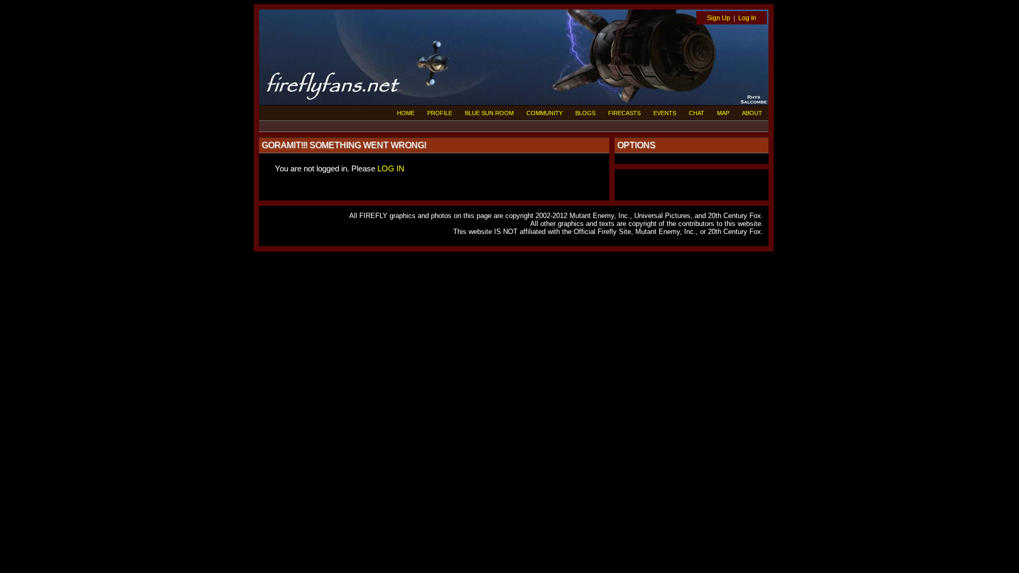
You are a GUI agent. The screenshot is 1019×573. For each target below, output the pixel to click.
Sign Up (718, 18)
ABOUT (752, 113)
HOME (405, 113)
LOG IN (390, 168)
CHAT (696, 113)
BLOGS (585, 113)
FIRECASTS (624, 113)
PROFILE (439, 113)
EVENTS (664, 113)
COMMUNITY (544, 113)
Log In (747, 18)
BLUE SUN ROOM (489, 113)
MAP (723, 113)
